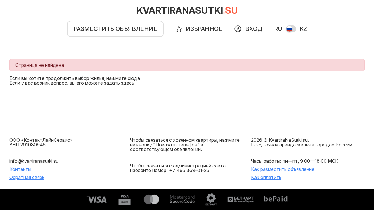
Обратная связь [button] (26, 177)
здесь (127, 83)
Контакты (20, 169)
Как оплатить (266, 177)
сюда (134, 78)
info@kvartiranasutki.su (33, 161)
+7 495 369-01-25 (189, 170)
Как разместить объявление (282, 169)
